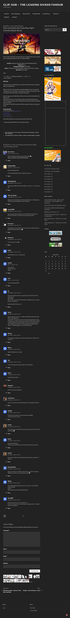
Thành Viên (55, 13)
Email (5, 556)
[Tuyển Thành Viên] (52, 161)
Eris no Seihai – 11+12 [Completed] (51, 171)
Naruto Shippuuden (15, 13)
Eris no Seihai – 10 (48, 173)
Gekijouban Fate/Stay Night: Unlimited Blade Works (20, 132)
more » (31, 582)
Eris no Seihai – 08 (48, 179)
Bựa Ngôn (14, 17)
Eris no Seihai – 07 (48, 181)
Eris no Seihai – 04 (48, 189)
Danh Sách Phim (26, 13)
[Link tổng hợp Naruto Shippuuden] (52, 63)
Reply (9, 160)
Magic (20, 135)
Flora (9, 278)
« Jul (49, 273)
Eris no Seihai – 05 (48, 186)
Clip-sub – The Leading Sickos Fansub (33, 4)
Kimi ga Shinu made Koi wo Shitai (51, 168)
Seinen (25, 135)
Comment (6, 530)
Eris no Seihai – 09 (48, 176)
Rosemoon (11, 223)
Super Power (31, 135)
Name (5, 549)
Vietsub (10, 133)
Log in (4, 607)
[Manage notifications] (67, 615)
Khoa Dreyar (11, 151)
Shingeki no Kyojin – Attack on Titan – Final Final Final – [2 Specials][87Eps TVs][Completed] (54, 201)
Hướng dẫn (6, 17)
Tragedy (37, 135)
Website (5, 563)
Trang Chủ (6, 13)
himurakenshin (19, 26)
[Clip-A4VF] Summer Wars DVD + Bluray (57, 205)
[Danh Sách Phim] (52, 54)
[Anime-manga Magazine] (52, 100)
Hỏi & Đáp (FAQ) (36, 13)
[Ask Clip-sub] (52, 71)
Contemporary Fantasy (12, 135)
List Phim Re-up (46, 13)
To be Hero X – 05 (55, 212)
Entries (32, 607)
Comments (33, 610)
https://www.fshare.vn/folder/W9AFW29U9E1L (18, 157)
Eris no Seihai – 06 (48, 184)
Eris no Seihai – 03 (48, 191)
